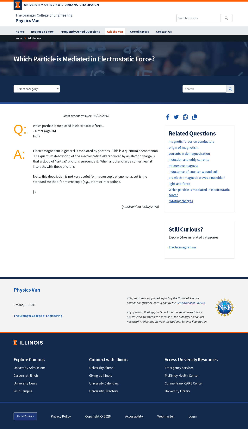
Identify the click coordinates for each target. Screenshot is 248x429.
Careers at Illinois (26, 375)
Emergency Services (179, 367)
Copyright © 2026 (98, 416)
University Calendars (104, 383)
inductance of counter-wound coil (193, 171)
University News (25, 383)
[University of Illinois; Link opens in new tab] (28, 342)
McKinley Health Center (182, 375)
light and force (179, 183)
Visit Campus (23, 391)
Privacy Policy (61, 416)
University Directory (103, 391)
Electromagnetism (182, 247)
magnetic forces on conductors (191, 141)
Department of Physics (191, 303)
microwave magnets (183, 165)
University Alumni (101, 367)
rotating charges (181, 201)
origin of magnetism (184, 147)
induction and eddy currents (189, 159)
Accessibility (134, 416)
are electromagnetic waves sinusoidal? (197, 177)
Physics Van (27, 289)
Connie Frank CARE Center (184, 383)
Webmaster (165, 416)
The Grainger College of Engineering (44, 15)
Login (193, 416)
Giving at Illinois (100, 375)
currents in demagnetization (189, 153)
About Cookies (25, 416)
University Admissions (30, 367)
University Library (177, 391)
